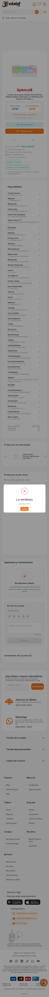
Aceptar (24, 509)
